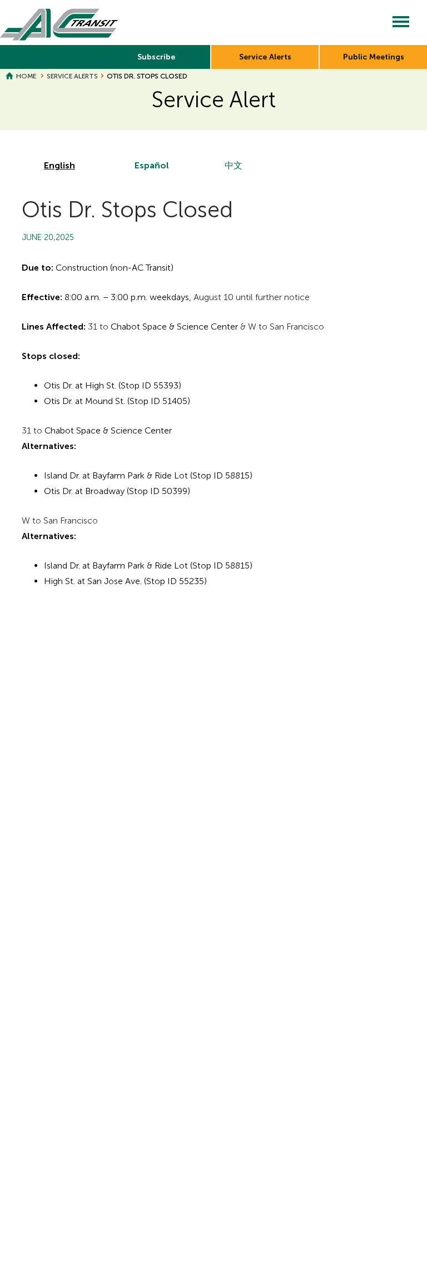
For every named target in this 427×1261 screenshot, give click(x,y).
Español (152, 165)
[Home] (59, 22)
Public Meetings (373, 57)
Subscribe (156, 57)
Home (26, 76)
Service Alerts (265, 57)
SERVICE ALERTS (72, 76)
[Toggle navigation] (401, 23)
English (59, 165)
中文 (233, 165)
